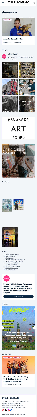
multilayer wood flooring (13, 263)
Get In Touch (18, 297)
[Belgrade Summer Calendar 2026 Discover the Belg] (27, 70)
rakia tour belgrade (11, 264)
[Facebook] (11, 410)
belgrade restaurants (12, 254)
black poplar (9, 258)
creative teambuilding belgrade (15, 259)
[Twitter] (5, 410)
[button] (3, 3)
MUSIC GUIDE (7, 19)
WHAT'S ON (17, 357)
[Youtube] (3, 410)
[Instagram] (8, 410)
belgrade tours (10, 256)
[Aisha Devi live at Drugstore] (18, 27)
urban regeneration (12, 268)
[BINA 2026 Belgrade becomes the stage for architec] (27, 104)
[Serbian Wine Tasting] (18, 328)
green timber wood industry (14, 261)
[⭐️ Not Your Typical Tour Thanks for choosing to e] (10, 87)
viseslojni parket (10, 269)
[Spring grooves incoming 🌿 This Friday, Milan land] (27, 87)
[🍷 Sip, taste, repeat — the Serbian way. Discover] (10, 70)
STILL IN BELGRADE (10, 398)
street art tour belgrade (13, 266)
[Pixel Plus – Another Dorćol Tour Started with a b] (10, 104)
